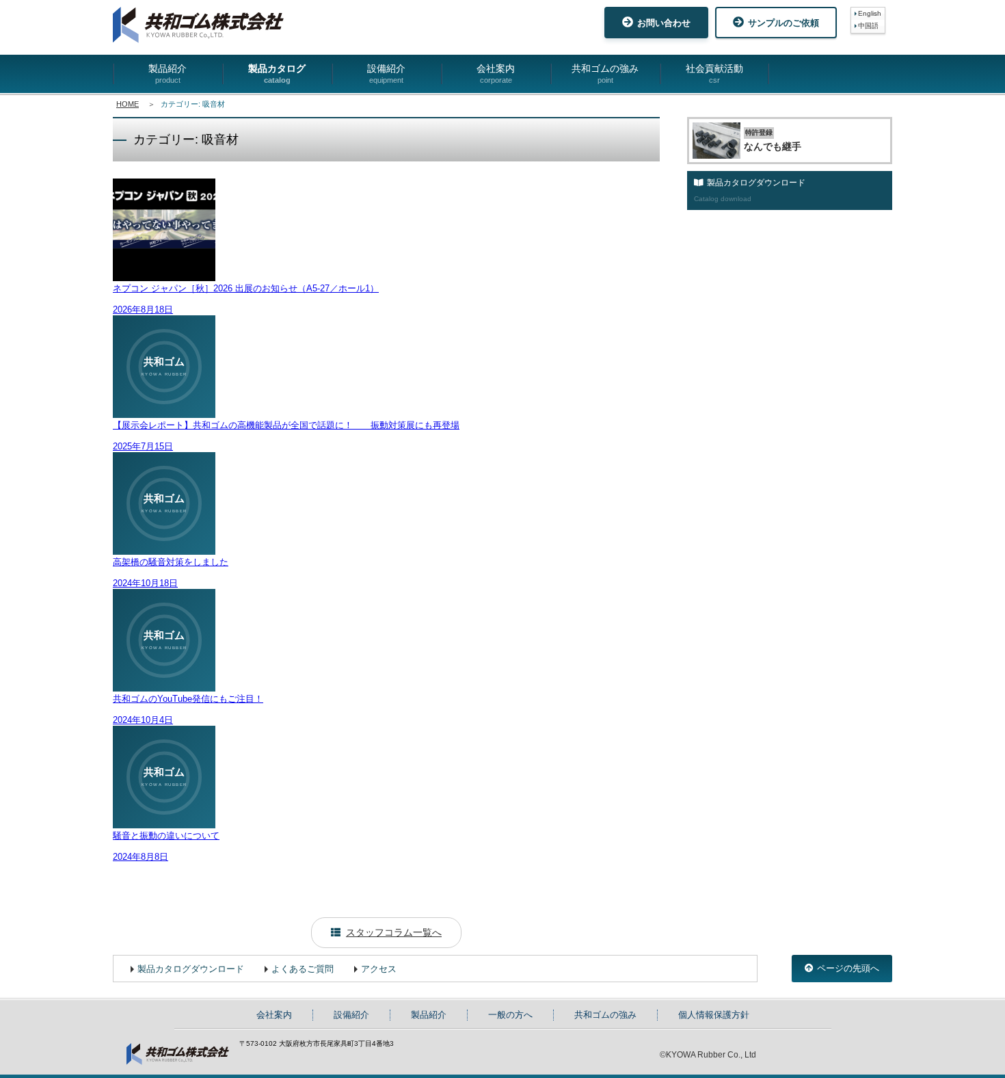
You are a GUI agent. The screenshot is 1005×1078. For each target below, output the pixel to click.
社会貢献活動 (714, 73)
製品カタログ (277, 73)
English (869, 13)
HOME (127, 104)
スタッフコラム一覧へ (394, 932)
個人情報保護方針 (713, 1015)
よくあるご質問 (302, 969)
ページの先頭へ (848, 968)
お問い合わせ (664, 23)
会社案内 (496, 73)
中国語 (868, 25)
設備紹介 (386, 73)
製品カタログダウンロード (190, 969)
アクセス (379, 969)
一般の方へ (510, 1015)
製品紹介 (167, 73)
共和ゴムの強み (605, 73)
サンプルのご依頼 (783, 23)
